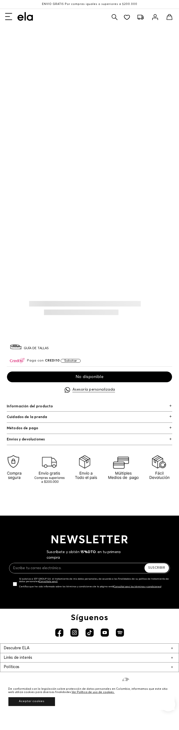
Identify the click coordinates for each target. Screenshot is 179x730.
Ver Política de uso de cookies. (93, 692)
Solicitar (70, 360)
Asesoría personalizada (93, 389)
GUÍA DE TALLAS (36, 348)
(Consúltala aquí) (48, 581)
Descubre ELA (16, 648)
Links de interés (18, 658)
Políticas (11, 667)
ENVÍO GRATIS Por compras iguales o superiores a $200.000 (89, 4)
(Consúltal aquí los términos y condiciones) (137, 586)
